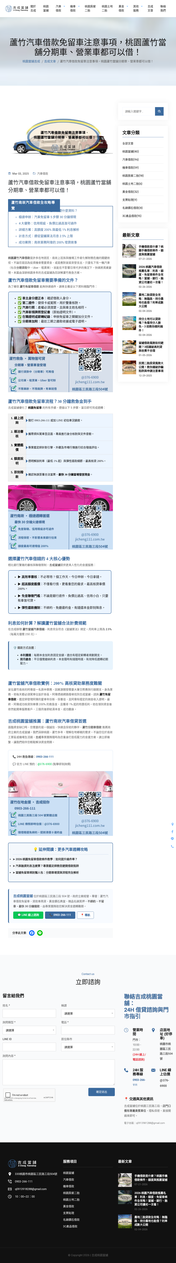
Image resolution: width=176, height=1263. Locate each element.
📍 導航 (85, 915)
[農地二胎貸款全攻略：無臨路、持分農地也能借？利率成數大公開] (129, 299)
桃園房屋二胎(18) (133, 175)
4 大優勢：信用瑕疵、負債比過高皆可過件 (48, 223)
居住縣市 (66, 1039)
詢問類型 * (9, 1022)
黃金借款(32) (130, 191)
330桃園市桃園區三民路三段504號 (36, 1174)
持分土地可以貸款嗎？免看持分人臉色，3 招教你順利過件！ (151, 324)
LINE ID (7, 1039)
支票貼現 (68, 1213)
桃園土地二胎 (107, 8)
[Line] (40, 933)
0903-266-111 (42, 420)
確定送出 (101, 1092)
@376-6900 (45, 764)
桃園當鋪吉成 (31, 61)
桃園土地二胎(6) (132, 183)
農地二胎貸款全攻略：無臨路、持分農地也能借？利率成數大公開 (151, 300)
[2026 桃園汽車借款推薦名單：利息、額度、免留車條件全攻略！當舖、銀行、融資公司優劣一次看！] (129, 271)
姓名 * (6, 1005)
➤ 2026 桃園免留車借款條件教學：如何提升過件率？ (45, 859)
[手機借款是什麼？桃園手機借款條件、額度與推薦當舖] (129, 251)
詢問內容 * (9, 1056)
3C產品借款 (70, 1226)
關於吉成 (33, 8)
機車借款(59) (130, 167)
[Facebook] (32, 933)
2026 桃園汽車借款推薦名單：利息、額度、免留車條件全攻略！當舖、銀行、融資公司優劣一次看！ (151, 274)
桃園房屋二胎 (90, 8)
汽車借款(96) (130, 159)
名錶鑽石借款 (71, 1219)
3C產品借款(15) (131, 216)
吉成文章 (150, 8)
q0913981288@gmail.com (150, 1123)
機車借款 (68, 1186)
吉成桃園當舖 (23, 896)
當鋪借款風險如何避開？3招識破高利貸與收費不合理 (151, 346)
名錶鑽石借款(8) (132, 208)
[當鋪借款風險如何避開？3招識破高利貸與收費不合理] (129, 347)
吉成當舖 (54, 565)
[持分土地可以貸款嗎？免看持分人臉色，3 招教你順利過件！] (129, 323)
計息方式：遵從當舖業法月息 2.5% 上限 (46, 236)
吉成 (38, 737)
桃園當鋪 (46, 8)
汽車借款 (42, 173)
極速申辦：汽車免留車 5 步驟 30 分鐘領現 (47, 217)
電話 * (65, 1022)
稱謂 (64, 1005)
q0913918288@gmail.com (31, 1189)
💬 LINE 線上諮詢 (28, 915)
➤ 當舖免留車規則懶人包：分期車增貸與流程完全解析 (46, 872)
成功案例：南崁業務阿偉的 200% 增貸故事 (48, 242)
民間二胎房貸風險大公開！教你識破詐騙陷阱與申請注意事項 (151, 367)
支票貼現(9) (129, 200)
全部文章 (127, 143)
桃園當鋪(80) (130, 151)
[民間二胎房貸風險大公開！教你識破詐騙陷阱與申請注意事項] (129, 367)
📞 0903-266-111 (60, 915)
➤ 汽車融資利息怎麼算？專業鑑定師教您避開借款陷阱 (46, 866)
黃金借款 (68, 1206)
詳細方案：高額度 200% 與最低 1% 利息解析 (49, 229)
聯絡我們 (163, 8)
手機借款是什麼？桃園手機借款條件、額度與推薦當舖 (151, 250)
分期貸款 (21, 267)
